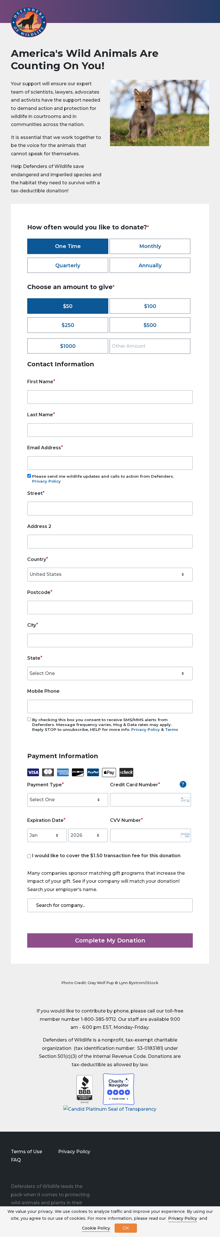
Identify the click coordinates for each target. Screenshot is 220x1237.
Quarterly (67, 265)
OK (126, 1228)
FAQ (16, 1160)
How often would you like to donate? (87, 227)
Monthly (150, 246)
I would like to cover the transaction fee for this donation (106, 855)
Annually (150, 265)
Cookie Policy (96, 1228)
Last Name (40, 414)
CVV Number (125, 820)
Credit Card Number (134, 784)
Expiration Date (45, 820)
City (31, 625)
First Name (40, 381)
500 (151, 325)
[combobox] (110, 905)
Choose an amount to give (70, 287)
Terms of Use (26, 1151)
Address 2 (39, 526)
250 (69, 325)
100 (151, 306)
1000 (69, 346)
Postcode (38, 592)
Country (36, 559)
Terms (171, 729)
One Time (68, 246)
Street (35, 493)
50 (69, 306)
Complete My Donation (110, 940)
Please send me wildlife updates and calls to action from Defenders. (103, 478)
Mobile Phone (43, 691)
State (33, 658)
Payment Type (44, 784)
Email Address (44, 447)
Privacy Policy (46, 481)
